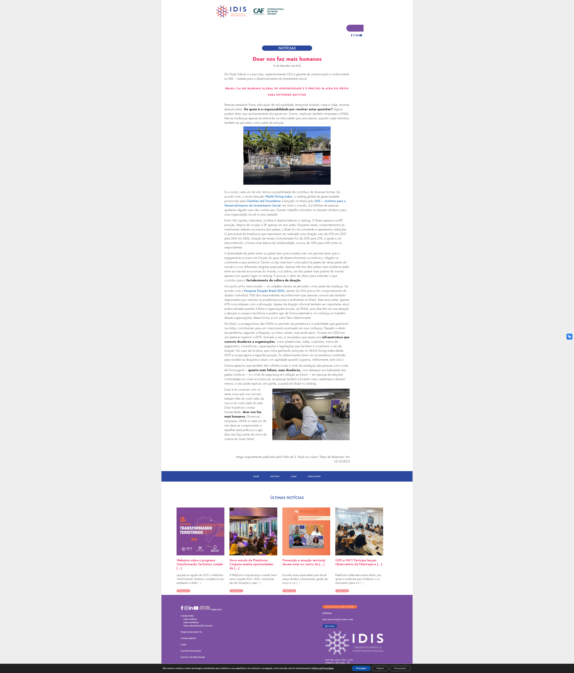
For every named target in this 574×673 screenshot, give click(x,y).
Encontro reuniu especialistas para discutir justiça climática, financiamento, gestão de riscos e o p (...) (305, 579)
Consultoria (187, 616)
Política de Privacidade (193, 657)
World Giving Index (278, 196)
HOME (256, 476)
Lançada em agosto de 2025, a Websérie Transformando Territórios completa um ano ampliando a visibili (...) (200, 579)
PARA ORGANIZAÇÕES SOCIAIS (198, 626)
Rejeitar (380, 668)
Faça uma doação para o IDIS (337, 619)
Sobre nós (216, 609)
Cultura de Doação (191, 651)
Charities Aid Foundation (263, 201)
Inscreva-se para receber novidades (339, 607)
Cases (294, 476)
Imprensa (327, 613)
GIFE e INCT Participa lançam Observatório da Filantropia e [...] (358, 562)
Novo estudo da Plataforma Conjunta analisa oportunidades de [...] (251, 564)
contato (331, 626)
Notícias (274, 476)
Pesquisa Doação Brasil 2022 (264, 291)
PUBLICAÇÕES (314, 476)
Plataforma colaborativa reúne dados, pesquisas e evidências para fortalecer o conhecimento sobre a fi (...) (358, 579)
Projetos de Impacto (191, 632)
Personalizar (400, 668)
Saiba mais (183, 590)
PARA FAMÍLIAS (190, 619)
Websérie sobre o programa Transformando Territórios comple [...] (200, 564)
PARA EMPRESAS (191, 622)
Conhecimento (188, 638)
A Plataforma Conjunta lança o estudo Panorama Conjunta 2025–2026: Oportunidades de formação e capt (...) (253, 579)
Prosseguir (361, 668)
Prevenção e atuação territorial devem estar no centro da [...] (303, 562)
